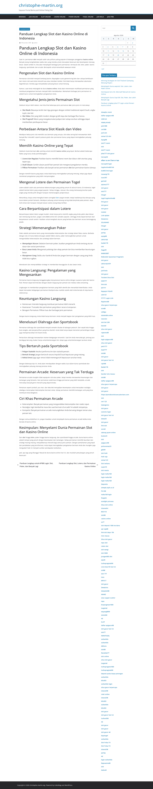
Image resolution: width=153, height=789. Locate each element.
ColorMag (58, 785)
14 (123, 51)
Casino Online (59, 17)
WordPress (68, 785)
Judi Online (33, 17)
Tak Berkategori (24, 29)
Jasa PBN (110, 17)
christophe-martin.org (41, 5)
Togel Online (88, 17)
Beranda (22, 17)
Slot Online (46, 17)
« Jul (102, 69)
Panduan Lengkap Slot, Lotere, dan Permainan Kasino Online (77, 465)
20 (118, 55)
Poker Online (74, 17)
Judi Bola (100, 17)
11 (108, 51)
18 (108, 55)
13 (118, 51)
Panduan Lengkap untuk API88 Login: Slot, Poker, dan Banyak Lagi (36, 465)
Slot (57, 198)
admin (35, 43)
